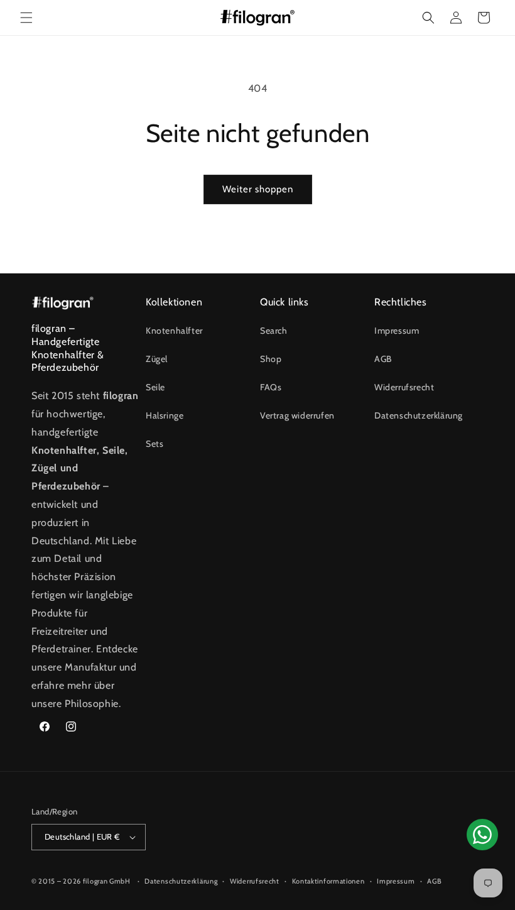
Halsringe (164, 415)
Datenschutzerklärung (418, 415)
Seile (155, 387)
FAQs (270, 387)
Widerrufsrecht (404, 387)
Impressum (396, 330)
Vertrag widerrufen (297, 415)
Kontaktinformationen (328, 881)
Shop (270, 359)
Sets (154, 443)
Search (274, 330)
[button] (26, 17)
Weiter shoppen (257, 189)
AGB (383, 359)
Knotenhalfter (174, 330)
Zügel (157, 359)
